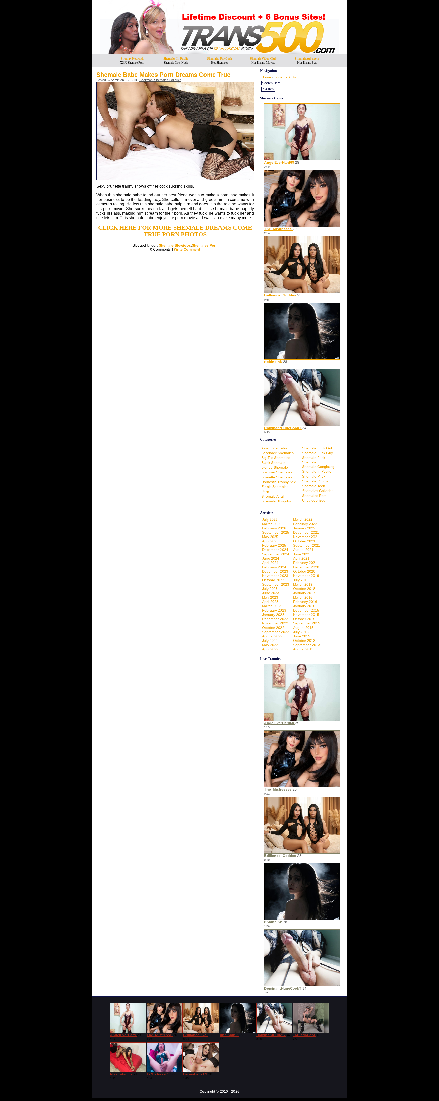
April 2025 (270, 541)
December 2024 (275, 550)
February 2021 (305, 563)
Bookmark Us (285, 77)
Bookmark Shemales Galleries (160, 80)
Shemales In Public (175, 59)
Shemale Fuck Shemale (313, 460)
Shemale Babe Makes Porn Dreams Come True (163, 74)
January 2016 (304, 606)
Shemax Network (132, 59)
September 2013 (306, 645)
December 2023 (275, 571)
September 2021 (306, 545)
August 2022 (272, 636)
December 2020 (306, 567)
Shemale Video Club (263, 59)
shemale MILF (314, 476)
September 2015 (306, 623)
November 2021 (306, 537)
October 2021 (304, 541)
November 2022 (275, 623)
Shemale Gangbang (318, 467)
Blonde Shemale (274, 467)
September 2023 (275, 584)
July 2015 (301, 632)
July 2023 (270, 589)
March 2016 (302, 597)
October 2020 (304, 571)
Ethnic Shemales (274, 487)
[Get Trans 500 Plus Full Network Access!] (219, 53)
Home (266, 77)
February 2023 (274, 610)
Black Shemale (273, 462)
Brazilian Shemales (276, 472)
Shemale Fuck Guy (317, 453)
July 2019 (301, 580)
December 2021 (306, 532)
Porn (265, 491)
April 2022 (270, 649)
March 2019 (302, 584)
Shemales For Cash (219, 59)
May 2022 (270, 645)
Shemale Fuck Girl (317, 448)
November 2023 (275, 576)
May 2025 (270, 537)
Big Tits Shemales (275, 458)
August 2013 (303, 649)
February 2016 (305, 602)
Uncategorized (313, 500)
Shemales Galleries (317, 491)
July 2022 (270, 640)
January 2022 (304, 528)
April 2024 (270, 563)
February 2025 (274, 545)
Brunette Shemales (276, 477)
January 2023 (273, 615)
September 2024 (275, 554)
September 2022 (275, 632)
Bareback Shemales (277, 453)
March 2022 (302, 519)
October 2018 (304, 589)
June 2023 (270, 593)
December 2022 (275, 619)
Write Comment (187, 249)
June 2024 (270, 558)
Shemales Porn (205, 245)
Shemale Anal (272, 496)
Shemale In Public (316, 471)
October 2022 (273, 628)
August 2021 (303, 550)
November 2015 (306, 615)
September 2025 (275, 532)
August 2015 (303, 628)
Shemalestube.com (307, 59)
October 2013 (304, 640)
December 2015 (306, 610)
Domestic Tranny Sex (278, 482)
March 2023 (271, 606)
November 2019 (306, 576)
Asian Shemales (274, 448)
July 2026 (270, 519)
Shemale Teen (313, 486)
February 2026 (274, 528)
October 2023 (273, 580)
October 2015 (304, 619)
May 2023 (270, 597)
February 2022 (305, 524)
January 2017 (304, 593)
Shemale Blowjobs (175, 245)
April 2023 (270, 602)
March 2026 (271, 524)
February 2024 (274, 567)
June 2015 (301, 636)
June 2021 (301, 554)
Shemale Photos (315, 481)
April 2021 (301, 558)
